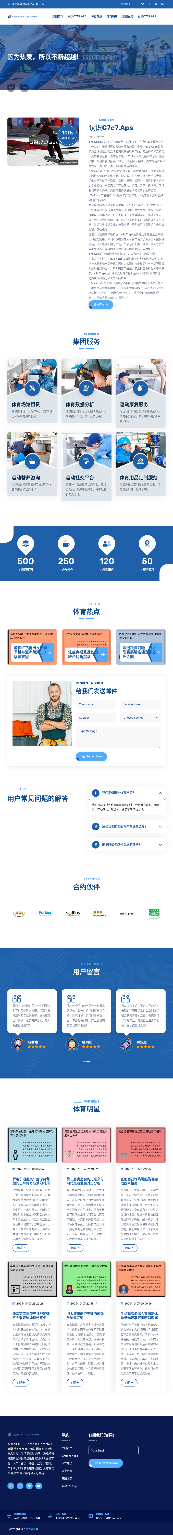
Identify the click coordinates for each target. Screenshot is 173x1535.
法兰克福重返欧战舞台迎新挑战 (29, 654)
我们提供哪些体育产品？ (118, 793)
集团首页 (57, 16)
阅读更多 (99, 304)
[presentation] (11, 88)
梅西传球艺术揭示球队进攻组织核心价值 (137, 652)
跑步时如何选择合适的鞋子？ (122, 844)
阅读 (19, 1248)
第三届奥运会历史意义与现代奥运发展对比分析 (85, 1181)
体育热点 (96, 16)
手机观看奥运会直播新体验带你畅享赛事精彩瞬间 (139, 1316)
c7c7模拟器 (31, 1529)
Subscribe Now (108, 1463)
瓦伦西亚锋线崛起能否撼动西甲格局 (139, 1181)
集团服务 (127, 16)
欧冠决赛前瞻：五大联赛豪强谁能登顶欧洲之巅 (85, 652)
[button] (85, 1062)
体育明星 (112, 16)
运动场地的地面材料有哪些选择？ (125, 826)
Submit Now (94, 756)
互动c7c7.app (147, 16)
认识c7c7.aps (77, 16)
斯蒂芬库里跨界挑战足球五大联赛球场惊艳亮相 (31, 1316)
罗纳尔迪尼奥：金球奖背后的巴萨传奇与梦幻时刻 (31, 1181)
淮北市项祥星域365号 (25, 4)
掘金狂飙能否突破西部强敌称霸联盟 (85, 1316)
